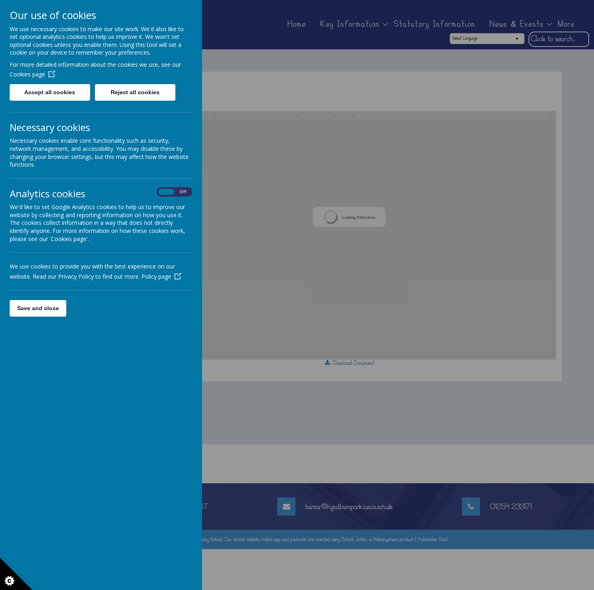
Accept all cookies (49, 92)
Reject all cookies (135, 92)
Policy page (156, 276)
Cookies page (27, 74)
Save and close (38, 308)
